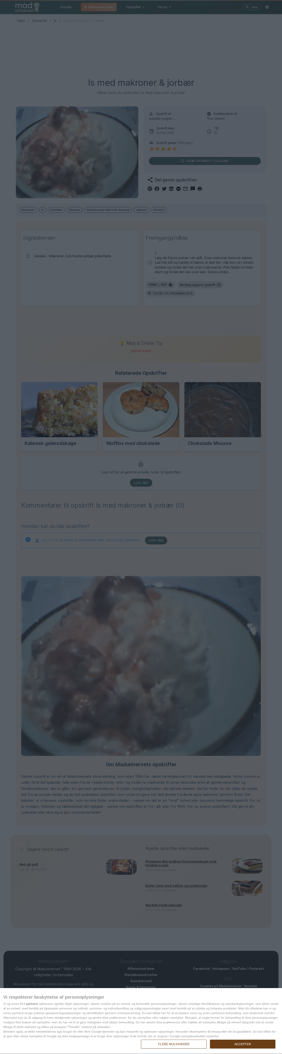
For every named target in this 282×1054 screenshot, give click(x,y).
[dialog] (141, 1021)
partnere (32, 1003)
